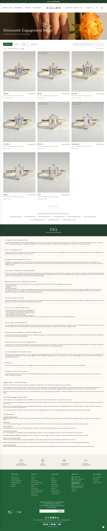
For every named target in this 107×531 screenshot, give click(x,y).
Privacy (51, 520)
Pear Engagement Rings (59, 216)
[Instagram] (46, 517)
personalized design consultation (52, 391)
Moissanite (8, 287)
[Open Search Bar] (97, 8)
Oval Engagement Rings (29, 216)
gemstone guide (38, 292)
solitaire (20, 406)
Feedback (74, 490)
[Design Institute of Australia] (10, 513)
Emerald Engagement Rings (74, 216)
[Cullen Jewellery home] (53, 8)
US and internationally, (72, 418)
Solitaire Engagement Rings (89, 216)
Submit (60, 511)
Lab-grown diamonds (11, 285)
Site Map (59, 520)
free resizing (11, 424)
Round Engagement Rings (15, 216)
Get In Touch (74, 489)
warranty (55, 428)
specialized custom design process (66, 389)
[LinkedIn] (58, 517)
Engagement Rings (66, 520)
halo (33, 406)
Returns (55, 520)
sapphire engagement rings (46, 439)
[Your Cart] (102, 8)
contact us (26, 410)
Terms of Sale (46, 520)
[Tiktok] (48, 517)
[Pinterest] (55, 517)
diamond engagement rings (31, 439)
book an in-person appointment (38, 410)
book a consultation (81, 274)
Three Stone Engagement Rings (38, 219)
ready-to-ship (59, 424)
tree (63, 442)
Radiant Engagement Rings (44, 216)
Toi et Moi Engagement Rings (68, 219)
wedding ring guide (9, 264)
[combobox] (16, 44)
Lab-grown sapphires (11, 288)
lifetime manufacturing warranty (40, 374)
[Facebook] (51, 517)
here (74, 316)
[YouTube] (53, 517)
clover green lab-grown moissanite (27, 290)
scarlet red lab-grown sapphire (81, 289)
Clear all (22, 48)
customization (51, 432)
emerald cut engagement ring (50, 446)
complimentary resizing (17, 365)
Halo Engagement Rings (53, 219)
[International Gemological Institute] (18, 512)
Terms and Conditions (38, 520)
